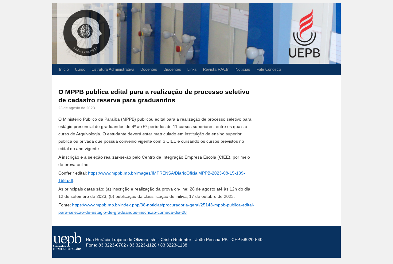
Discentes (172, 69)
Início (64, 69)
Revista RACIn (216, 69)
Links (192, 69)
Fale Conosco (268, 69)
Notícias (242, 69)
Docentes (148, 69)
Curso (80, 69)
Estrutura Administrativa (112, 69)
